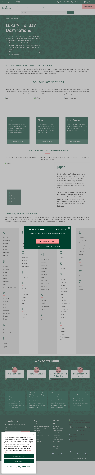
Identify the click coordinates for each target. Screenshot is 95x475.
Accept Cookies (18, 456)
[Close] (34, 435)
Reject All (18, 461)
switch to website (47, 241)
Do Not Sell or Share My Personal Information (18, 467)
